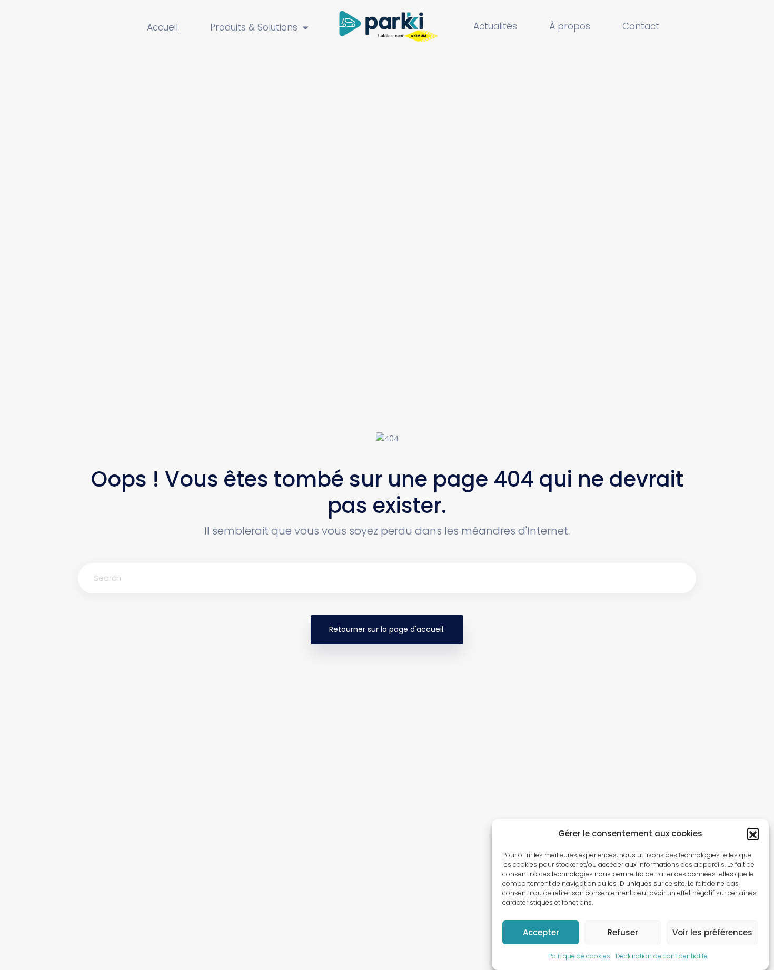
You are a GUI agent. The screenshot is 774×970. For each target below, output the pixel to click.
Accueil (162, 27)
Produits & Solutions (253, 27)
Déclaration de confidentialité (662, 956)
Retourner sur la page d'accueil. (387, 629)
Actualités (495, 26)
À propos (569, 26)
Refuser (623, 932)
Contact (640, 26)
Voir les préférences (712, 932)
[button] (753, 833)
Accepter (541, 932)
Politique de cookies (579, 956)
